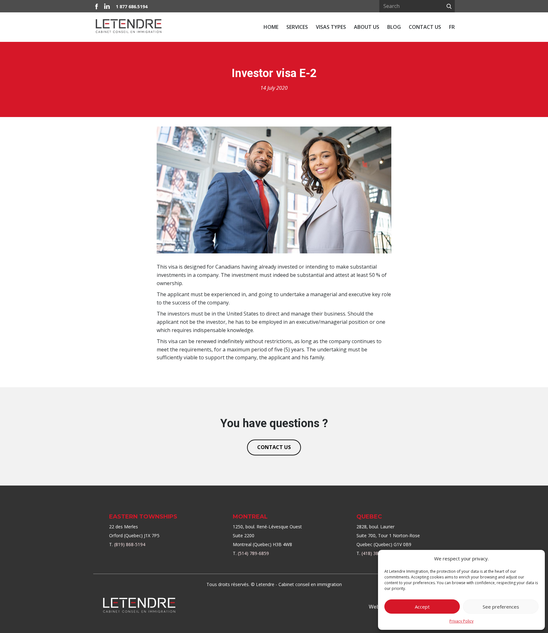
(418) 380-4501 (377, 553)
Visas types (331, 26)
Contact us (425, 26)
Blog (394, 26)
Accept (422, 607)
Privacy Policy (461, 621)
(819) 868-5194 (129, 544)
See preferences (501, 607)
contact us (274, 447)
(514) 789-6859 (253, 553)
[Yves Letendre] (139, 605)
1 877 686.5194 (131, 6)
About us (366, 26)
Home (271, 26)
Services (297, 26)
